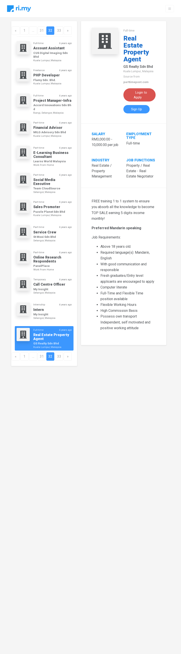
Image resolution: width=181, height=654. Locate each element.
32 (50, 30)
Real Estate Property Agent (136, 49)
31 (42, 30)
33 (59, 30)
